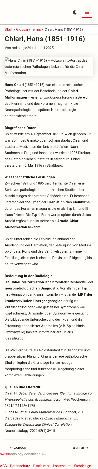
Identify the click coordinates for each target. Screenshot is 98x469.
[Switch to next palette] (75, 12)
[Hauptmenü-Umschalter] (87, 12)
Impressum (62, 466)
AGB (3, 466)
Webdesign (82, 466)
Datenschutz (20, 466)
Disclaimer (41, 466)
